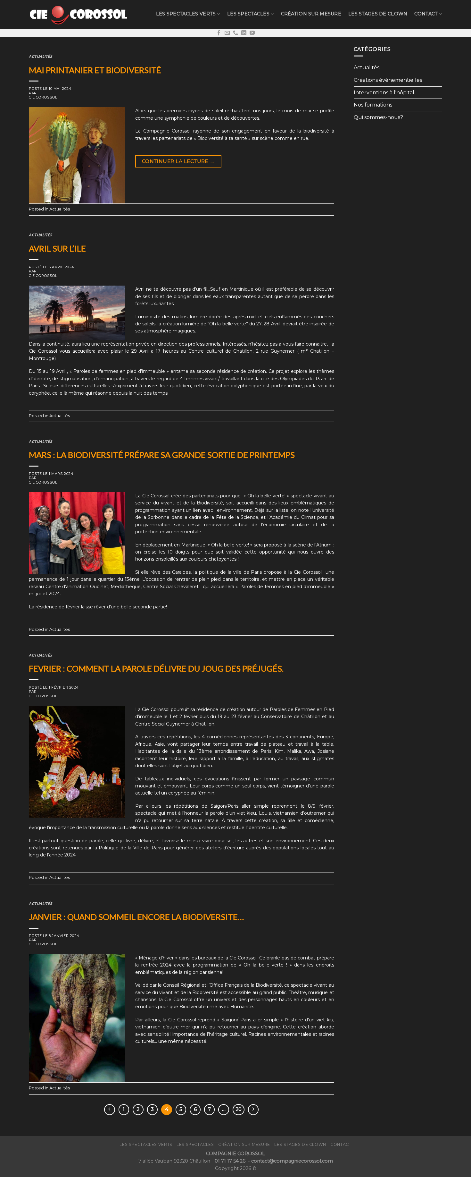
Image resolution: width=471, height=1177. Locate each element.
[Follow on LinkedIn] (243, 33)
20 (239, 1109)
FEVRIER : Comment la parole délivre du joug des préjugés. (156, 668)
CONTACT (426, 14)
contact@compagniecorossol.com (292, 1161)
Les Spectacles (248, 14)
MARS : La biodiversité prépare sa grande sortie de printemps (162, 455)
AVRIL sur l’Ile (57, 248)
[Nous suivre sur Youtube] (252, 33)
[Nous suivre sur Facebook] (218, 33)
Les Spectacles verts (186, 14)
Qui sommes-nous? (378, 117)
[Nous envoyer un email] (227, 33)
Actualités (40, 56)
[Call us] (235, 33)
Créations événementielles (388, 80)
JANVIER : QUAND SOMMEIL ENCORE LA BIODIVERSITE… (136, 917)
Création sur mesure (311, 14)
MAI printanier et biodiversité (95, 70)
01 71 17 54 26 (231, 1161)
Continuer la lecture (178, 161)
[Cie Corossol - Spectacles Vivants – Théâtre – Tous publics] (78, 14)
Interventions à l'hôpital (384, 93)
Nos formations (373, 105)
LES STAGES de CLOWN (377, 14)
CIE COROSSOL (43, 97)
